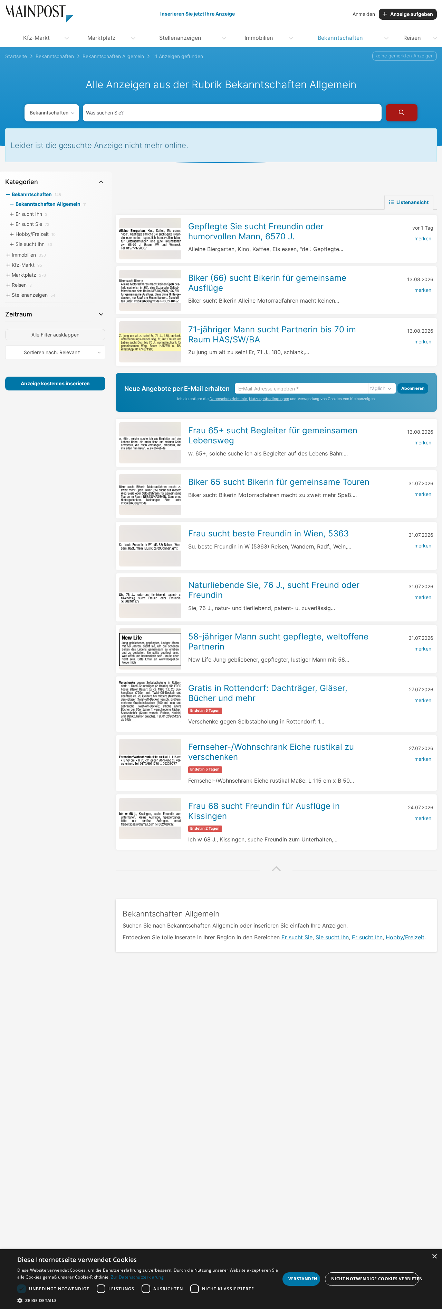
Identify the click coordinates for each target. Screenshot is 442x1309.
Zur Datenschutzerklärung (137, 1277)
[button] (276, 869)
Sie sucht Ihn (332, 937)
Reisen (412, 37)
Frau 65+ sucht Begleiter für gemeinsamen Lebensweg (272, 435)
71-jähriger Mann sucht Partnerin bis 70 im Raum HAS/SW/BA (272, 334)
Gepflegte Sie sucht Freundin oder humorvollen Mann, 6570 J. (256, 231)
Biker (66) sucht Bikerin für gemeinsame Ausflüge (267, 283)
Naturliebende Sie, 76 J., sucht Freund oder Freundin (273, 590)
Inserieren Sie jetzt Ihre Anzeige (197, 14)
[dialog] (221, 1279)
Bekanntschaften (340, 37)
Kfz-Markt (36, 37)
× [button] (434, 1256)
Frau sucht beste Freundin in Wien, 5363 (268, 533)
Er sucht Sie (297, 937)
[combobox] (232, 112)
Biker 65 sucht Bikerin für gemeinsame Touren (278, 482)
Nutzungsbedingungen (269, 399)
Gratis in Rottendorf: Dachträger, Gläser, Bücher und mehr (267, 693)
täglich (377, 388)
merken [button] (422, 238)
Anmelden (364, 14)
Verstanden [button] (303, 1279)
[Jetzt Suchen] (401, 112)
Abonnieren (412, 388)
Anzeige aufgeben (411, 14)
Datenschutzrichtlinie (228, 399)
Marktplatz (101, 37)
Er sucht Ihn (367, 937)
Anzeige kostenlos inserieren (55, 383)
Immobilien (258, 37)
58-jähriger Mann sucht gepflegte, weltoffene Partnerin (278, 642)
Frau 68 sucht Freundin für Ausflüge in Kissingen (264, 811)
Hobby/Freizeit (405, 937)
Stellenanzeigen (180, 37)
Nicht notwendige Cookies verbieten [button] (375, 1279)
